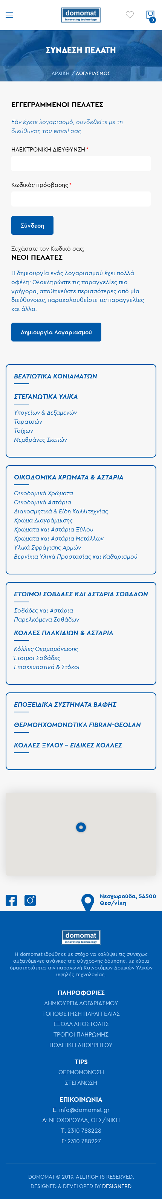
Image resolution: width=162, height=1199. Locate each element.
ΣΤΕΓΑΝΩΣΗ (81, 1082)
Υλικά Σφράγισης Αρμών (47, 547)
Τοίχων (23, 430)
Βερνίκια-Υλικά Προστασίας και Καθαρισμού (76, 556)
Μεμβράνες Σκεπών (40, 439)
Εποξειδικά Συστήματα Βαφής (65, 704)
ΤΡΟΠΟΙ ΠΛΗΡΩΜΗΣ (81, 1034)
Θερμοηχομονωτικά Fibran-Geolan (77, 724)
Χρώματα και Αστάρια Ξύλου (53, 529)
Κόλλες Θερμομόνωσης (46, 648)
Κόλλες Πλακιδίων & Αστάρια (63, 632)
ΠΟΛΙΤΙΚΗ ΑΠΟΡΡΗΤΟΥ (81, 1045)
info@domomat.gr (84, 1109)
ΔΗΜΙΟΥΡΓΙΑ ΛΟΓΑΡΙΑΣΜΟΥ (81, 1003)
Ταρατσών (28, 421)
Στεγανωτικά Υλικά (46, 396)
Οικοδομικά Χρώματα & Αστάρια (69, 477)
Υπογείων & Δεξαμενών (45, 412)
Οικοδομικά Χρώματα (43, 493)
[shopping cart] (150, 15)
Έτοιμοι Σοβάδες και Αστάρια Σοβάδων (81, 593)
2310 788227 (84, 1141)
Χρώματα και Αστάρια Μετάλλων (59, 538)
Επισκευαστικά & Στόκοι (47, 667)
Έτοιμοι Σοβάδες (37, 658)
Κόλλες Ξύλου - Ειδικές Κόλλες (68, 745)
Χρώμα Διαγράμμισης (43, 520)
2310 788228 (84, 1130)
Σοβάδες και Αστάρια (43, 610)
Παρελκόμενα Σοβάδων (46, 619)
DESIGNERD (116, 1186)
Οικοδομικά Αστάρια (42, 502)
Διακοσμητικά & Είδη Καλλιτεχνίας (61, 511)
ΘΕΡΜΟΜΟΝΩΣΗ (81, 1072)
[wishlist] (129, 14)
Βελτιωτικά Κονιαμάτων (55, 376)
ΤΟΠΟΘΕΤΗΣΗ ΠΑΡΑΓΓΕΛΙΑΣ (81, 1013)
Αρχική (61, 73)
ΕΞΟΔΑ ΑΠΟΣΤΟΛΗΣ (81, 1023)
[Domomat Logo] (81, 15)
